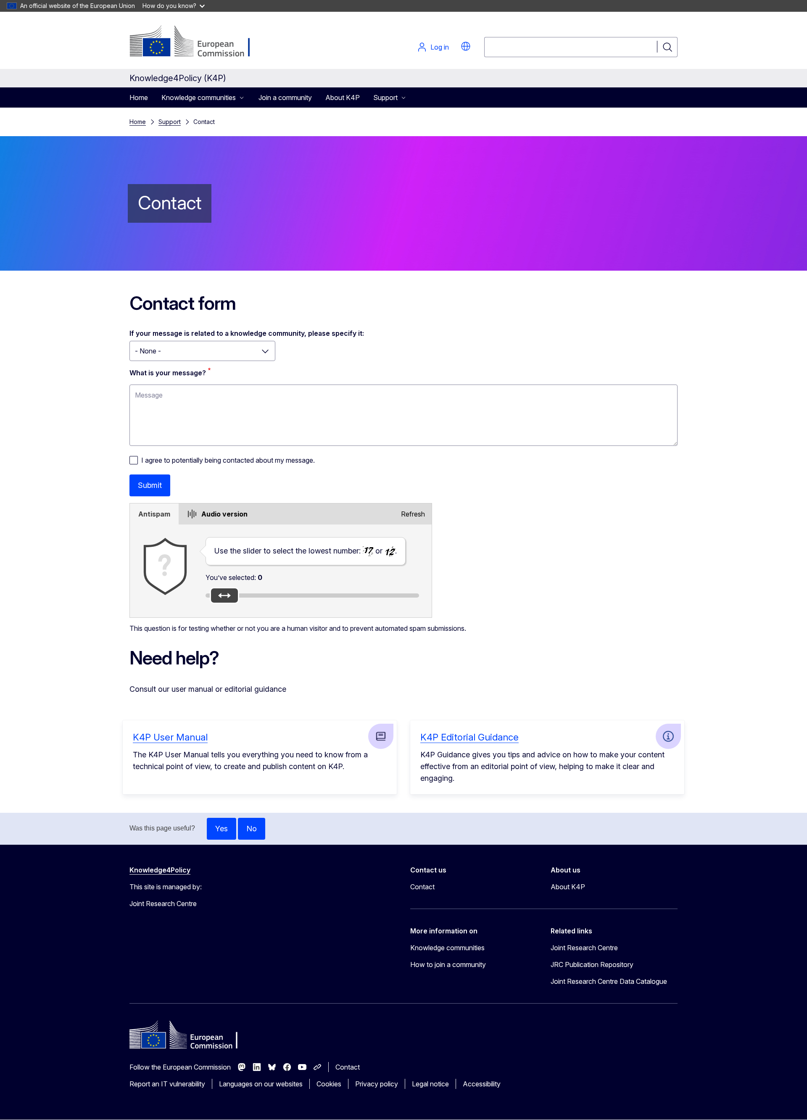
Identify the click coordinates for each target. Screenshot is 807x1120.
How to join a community (448, 964)
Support (169, 121)
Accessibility (482, 1084)
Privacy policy (376, 1084)
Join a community (285, 97)
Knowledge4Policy (159, 870)
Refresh (413, 514)
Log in (439, 47)
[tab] (154, 513)
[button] (466, 46)
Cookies (328, 1084)
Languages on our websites (261, 1084)
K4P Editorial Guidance (469, 737)
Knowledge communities (447, 947)
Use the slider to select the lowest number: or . (305, 550)
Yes (221, 828)
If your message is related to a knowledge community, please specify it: (246, 333)
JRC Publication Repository (592, 964)
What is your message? (167, 373)
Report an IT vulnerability (167, 1084)
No (251, 828)
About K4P (342, 97)
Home (138, 97)
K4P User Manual (170, 737)
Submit (150, 485)
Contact (422, 887)
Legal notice (430, 1084)
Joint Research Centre (584, 947)
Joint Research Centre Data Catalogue (609, 981)
